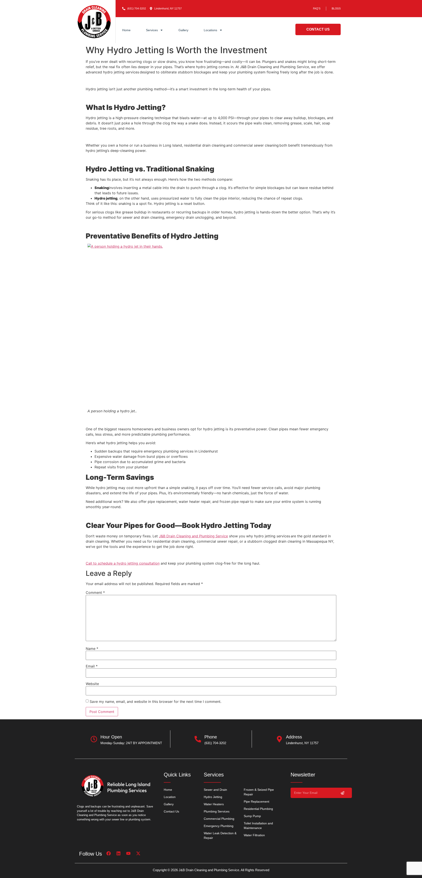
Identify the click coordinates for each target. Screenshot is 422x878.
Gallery (183, 30)
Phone (210, 736)
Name (92, 648)
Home (126, 30)
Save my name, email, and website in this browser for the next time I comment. (155, 701)
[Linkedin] (118, 853)
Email (92, 666)
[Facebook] (108, 853)
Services (152, 30)
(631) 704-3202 (215, 743)
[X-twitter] (138, 853)
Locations (210, 30)
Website (92, 683)
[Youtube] (128, 853)
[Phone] (198, 739)
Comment (95, 592)
